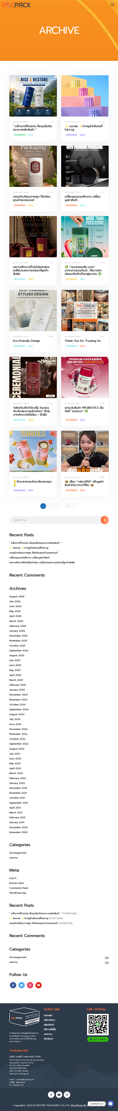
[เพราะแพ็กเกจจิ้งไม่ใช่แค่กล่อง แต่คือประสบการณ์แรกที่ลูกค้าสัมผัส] (33, 236)
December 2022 (18, 729)
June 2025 (15, 665)
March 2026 (16, 621)
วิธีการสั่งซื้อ (50, 1029)
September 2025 (18, 650)
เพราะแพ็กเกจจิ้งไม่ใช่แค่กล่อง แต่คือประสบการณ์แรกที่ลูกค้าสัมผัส (31, 270)
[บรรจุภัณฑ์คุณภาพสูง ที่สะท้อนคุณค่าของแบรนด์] (33, 166)
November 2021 (18, 793)
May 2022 (15, 763)
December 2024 (18, 694)
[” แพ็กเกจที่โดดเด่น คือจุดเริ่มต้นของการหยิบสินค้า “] (33, 96)
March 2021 (15, 812)
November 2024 (18, 699)
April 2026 (15, 616)
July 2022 (14, 753)
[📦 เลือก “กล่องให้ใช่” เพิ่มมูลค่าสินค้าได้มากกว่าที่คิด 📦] (85, 451)
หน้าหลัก (48, 1015)
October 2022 (17, 739)
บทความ (31, 135)
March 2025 (16, 680)
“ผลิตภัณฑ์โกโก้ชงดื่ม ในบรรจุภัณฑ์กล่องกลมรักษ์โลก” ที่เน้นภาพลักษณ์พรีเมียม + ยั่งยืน (31, 411)
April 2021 (15, 807)
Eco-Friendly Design (26, 341)
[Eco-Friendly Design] (33, 310)
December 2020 (18, 827)
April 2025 (15, 675)
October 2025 (17, 645)
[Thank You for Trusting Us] (85, 310)
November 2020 (18, 832)
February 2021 (17, 817)
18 (68, 506)
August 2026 (16, 596)
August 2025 (16, 655)
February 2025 (17, 685)
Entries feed (16, 883)
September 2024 (18, 709)
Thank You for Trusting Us (82, 341)
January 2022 (17, 783)
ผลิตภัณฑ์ (49, 1025)
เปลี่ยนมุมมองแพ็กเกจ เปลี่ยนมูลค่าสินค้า (82, 198)
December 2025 (18, 636)
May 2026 (15, 611)
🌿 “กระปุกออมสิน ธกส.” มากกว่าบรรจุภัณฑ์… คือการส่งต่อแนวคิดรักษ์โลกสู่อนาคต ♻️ (83, 270)
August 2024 (16, 714)
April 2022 (15, 768)
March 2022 (16, 773)
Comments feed (18, 888)
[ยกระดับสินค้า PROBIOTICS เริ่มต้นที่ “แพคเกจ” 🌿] (85, 377)
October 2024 (17, 704)
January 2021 (16, 822)
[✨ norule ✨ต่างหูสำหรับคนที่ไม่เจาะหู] (85, 96)
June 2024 (15, 724)
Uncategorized (19, 135)
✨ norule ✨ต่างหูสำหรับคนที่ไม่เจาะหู (83, 128)
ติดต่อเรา (48, 1038)
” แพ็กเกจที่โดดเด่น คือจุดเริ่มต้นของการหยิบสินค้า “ (32, 128)
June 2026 (15, 606)
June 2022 (15, 758)
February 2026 (17, 626)
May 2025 (14, 670)
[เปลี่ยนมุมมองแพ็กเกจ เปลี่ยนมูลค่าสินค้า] (85, 166)
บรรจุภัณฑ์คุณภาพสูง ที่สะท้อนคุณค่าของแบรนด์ (31, 198)
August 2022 (16, 749)
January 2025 (17, 690)
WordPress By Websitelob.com (88, 1105)
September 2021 (18, 803)
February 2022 (17, 778)
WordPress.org (17, 893)
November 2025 (18, 640)
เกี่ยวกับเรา (49, 1020)
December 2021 (18, 788)
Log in (12, 878)
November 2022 (18, 734)
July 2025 (14, 660)
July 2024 (14, 719)
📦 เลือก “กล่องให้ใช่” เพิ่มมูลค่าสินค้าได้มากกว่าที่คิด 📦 (84, 483)
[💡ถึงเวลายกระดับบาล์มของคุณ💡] (33, 451)
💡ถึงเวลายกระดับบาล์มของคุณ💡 (32, 483)
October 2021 (17, 798)
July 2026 (14, 601)
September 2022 (18, 744)
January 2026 (17, 631)
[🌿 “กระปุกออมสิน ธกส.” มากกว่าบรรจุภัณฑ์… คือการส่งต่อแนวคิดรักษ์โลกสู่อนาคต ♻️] (85, 236)
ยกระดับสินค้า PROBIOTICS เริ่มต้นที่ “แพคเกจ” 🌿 (84, 409)
